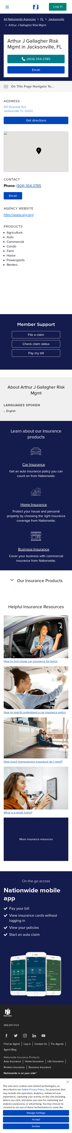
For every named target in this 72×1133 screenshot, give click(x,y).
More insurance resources (42, 840)
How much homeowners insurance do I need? (33, 762)
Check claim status (41, 345)
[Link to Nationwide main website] (36, 9)
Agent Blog (10, 1049)
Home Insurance (33, 505)
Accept (36, 1119)
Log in (57, 6)
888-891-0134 (11, 1025)
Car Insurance (33, 464)
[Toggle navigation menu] (6, 86)
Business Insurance (33, 549)
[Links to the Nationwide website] (8, 1015)
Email (36, 70)
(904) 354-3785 (28, 186)
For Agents (57, 1044)
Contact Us (41, 1044)
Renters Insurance (14, 1067)
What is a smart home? (18, 812)
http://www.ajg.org (18, 215)
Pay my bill (44, 354)
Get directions (36, 120)
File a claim (44, 335)
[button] (39, 151)
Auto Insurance (12, 1061)
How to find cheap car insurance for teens (30, 661)
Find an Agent (12, 1044)
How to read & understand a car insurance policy (35, 712)
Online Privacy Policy (33, 1089)
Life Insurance (56, 1061)
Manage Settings (36, 1112)
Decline (36, 1126)
